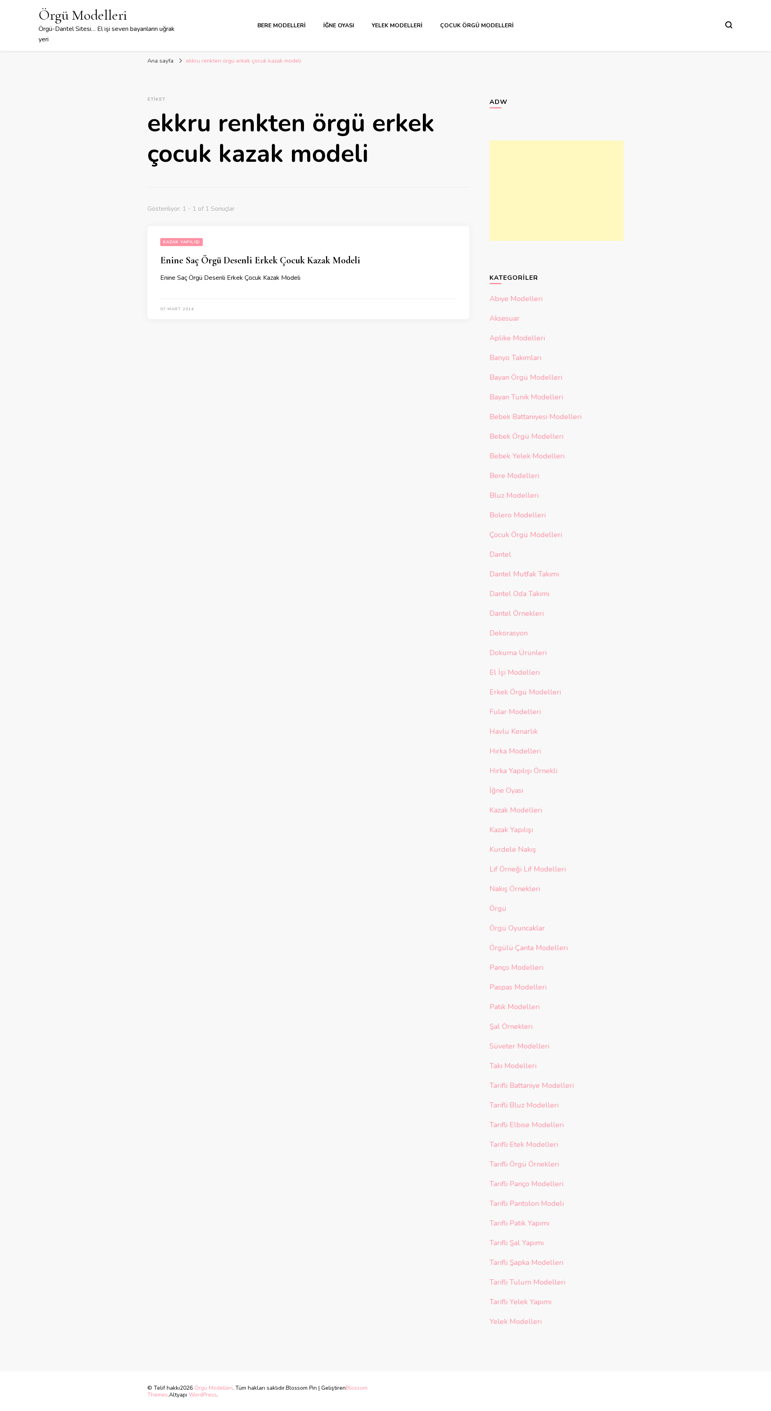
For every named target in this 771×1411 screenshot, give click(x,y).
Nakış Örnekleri (515, 889)
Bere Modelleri (281, 25)
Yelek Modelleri (397, 25)
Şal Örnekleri (511, 1026)
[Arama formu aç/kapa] (728, 25)
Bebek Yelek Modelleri (527, 456)
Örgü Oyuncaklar (517, 928)
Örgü (498, 908)
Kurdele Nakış (513, 849)
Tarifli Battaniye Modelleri (532, 1085)
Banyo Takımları (515, 357)
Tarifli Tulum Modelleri (527, 1282)
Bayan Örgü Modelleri (526, 377)
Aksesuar (505, 318)
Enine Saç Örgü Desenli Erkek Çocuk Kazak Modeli (260, 260)
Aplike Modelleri (517, 338)
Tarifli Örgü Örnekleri (524, 1164)
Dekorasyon (509, 633)
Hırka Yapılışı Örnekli (523, 771)
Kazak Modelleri (516, 810)
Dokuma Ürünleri (518, 653)
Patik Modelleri (515, 1007)
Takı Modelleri (513, 1066)
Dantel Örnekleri (517, 613)
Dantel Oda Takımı (519, 594)
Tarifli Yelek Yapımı (520, 1302)
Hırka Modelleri (515, 751)
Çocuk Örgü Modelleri (477, 25)
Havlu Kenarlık (514, 731)
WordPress (203, 1395)
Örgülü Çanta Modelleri (529, 948)
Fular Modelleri (515, 712)
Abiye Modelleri (516, 298)
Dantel (500, 554)
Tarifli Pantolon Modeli (527, 1203)
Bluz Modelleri (514, 495)
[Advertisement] (557, 190)
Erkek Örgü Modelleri (525, 692)
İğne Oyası (338, 25)
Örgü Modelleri (83, 15)
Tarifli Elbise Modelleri (527, 1125)
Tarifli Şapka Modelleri (526, 1262)
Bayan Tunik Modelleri (526, 397)
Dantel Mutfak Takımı (524, 574)
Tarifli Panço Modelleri (526, 1184)
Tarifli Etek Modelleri (524, 1144)
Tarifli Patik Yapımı (519, 1223)
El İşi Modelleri (515, 672)
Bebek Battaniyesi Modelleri (535, 416)
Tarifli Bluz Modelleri (524, 1105)
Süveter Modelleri (519, 1046)
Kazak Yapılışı (181, 242)
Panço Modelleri (516, 967)
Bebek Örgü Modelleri (526, 436)
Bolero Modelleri (518, 515)
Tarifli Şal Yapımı (517, 1243)
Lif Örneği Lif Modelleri (528, 869)
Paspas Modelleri (518, 987)
